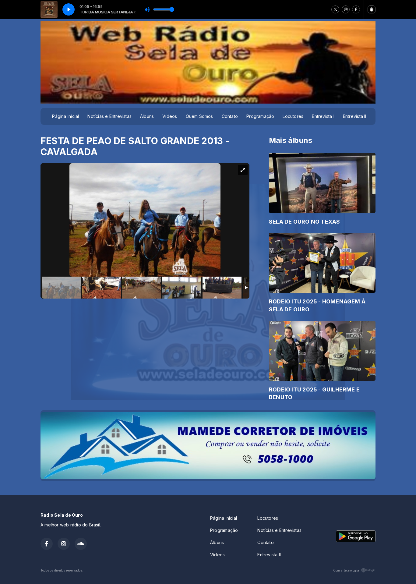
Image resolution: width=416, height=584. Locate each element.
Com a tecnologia (346, 570)
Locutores (293, 116)
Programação (260, 116)
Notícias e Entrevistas (109, 116)
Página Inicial (65, 116)
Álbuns (147, 116)
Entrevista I (323, 116)
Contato (230, 116)
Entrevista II (354, 116)
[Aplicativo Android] (371, 9)
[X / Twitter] (335, 9)
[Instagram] (346, 9)
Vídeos (169, 116)
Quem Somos (199, 116)
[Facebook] (356, 9)
